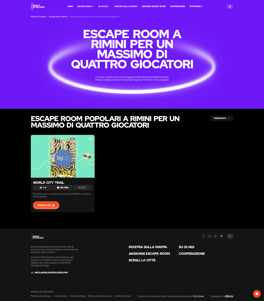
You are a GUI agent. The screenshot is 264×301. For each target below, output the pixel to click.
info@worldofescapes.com (51, 272)
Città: (195, 6)
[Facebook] (203, 236)
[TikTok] (215, 236)
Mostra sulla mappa (126, 6)
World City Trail (48, 182)
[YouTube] (221, 236)
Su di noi (103, 6)
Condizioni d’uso (122, 296)
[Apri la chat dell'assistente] (257, 294)
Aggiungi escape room (154, 6)
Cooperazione (177, 6)
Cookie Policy (60, 296)
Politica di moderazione (100, 296)
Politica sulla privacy (41, 296)
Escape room (84, 6)
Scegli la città (142, 260)
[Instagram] (209, 236)
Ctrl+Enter (198, 296)
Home (70, 6)
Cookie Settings (78, 296)
